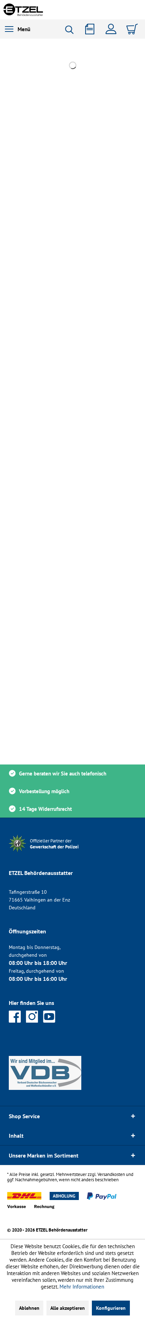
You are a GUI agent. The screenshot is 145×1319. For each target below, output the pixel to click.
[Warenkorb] (133, 29)
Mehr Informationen (81, 1286)
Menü (24, 29)
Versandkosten (111, 1174)
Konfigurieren (111, 1308)
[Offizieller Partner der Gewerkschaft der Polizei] (60, 852)
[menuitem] (17, 29)
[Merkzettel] (92, 29)
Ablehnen (29, 1308)
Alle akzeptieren (67, 1308)
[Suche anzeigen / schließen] (72, 30)
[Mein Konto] (113, 29)
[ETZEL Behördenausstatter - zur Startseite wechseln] (23, 10)
